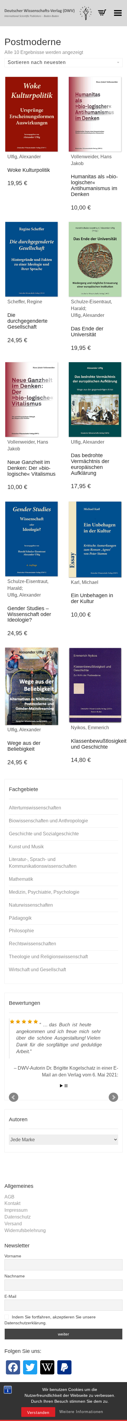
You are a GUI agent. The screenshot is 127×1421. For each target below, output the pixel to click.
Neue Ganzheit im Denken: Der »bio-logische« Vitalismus (31, 468)
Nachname (14, 1276)
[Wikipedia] (47, 1367)
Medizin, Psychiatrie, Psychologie (44, 892)
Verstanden (38, 1412)
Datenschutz (17, 1216)
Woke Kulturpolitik (28, 170)
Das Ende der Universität (87, 331)
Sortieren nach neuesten (37, 62)
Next (113, 1097)
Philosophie (21, 930)
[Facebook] (13, 1367)
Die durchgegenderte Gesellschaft (27, 321)
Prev (13, 1097)
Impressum (15, 1210)
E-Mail (10, 1296)
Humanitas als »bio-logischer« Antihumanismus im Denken (94, 185)
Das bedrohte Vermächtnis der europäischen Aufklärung (90, 464)
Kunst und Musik (26, 846)
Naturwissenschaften (31, 905)
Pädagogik (20, 918)
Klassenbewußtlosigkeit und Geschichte (98, 744)
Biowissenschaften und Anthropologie (48, 820)
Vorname (12, 1256)
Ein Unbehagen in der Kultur (92, 598)
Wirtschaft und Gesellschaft (37, 969)
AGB (9, 1196)
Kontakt (12, 1203)
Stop (66, 1085)
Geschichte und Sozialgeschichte (44, 833)
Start (61, 1085)
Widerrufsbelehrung (25, 1230)
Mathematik (21, 879)
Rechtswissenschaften (32, 943)
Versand (13, 1223)
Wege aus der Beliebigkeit (23, 746)
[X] (30, 1367)
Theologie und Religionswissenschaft (48, 956)
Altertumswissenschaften (35, 807)
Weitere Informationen (81, 1412)
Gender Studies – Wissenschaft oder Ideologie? (29, 614)
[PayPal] (64, 1367)
